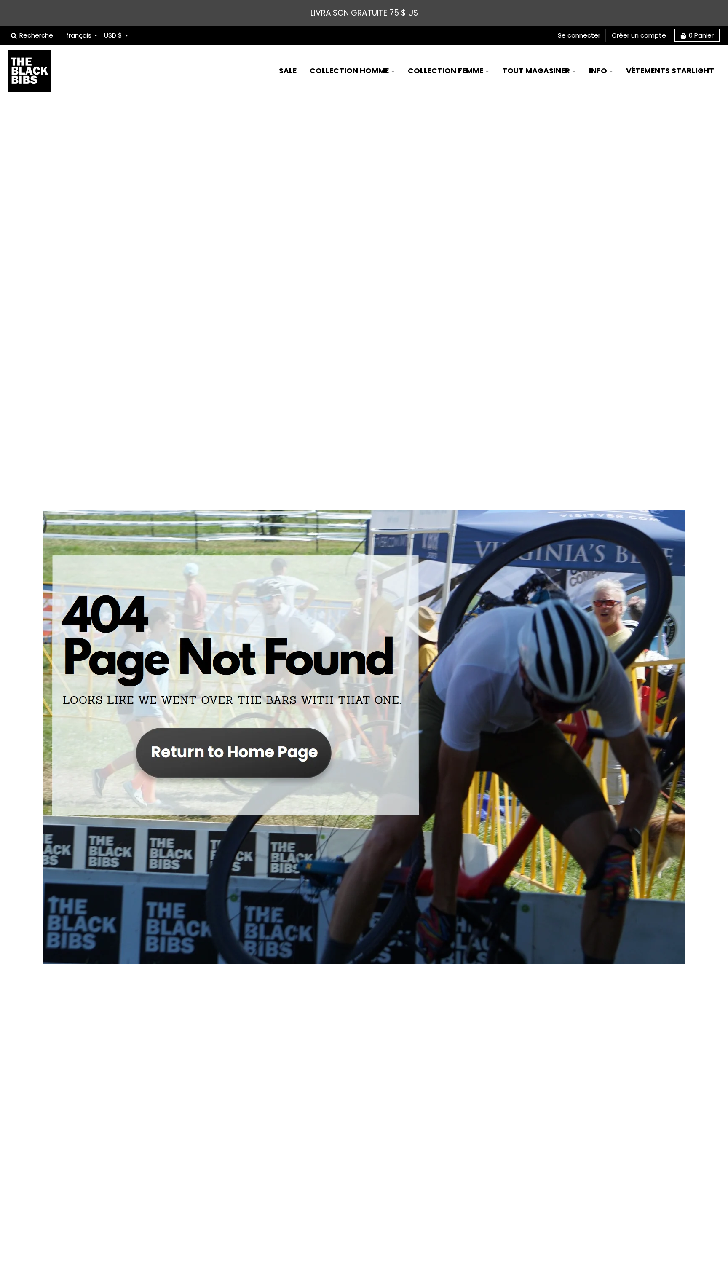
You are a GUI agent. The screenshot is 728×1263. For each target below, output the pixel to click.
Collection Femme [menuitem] (445, 71)
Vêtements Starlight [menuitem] (670, 71)
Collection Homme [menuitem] (349, 71)
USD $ (113, 35)
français (78, 35)
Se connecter (579, 35)
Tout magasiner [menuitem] (536, 71)
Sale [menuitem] (288, 71)
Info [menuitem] (598, 71)
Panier (701, 35)
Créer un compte (639, 35)
